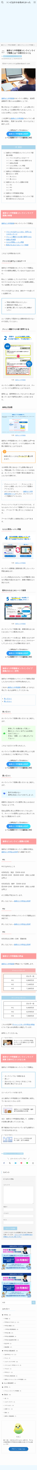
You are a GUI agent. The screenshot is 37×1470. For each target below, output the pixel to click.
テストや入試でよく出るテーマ (19, 158)
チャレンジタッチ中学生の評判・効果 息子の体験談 (23, 1139)
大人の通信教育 (10, 1383)
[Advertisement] (18, 24)
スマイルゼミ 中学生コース (12, 1365)
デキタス (7, 1368)
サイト (5, 1219)
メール (5, 1213)
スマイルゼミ (9, 1405)
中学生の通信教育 (11, 1351)
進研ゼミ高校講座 (10, 1416)
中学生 (7, 1315)
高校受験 (8, 1347)
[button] (4, 1163)
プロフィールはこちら (18, 1449)
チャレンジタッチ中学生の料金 (24, 1024)
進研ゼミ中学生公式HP (9, 852)
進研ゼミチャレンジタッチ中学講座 (12, 56)
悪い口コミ (13, 179)
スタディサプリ (9, 1402)
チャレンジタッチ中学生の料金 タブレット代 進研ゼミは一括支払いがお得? (24, 1042)
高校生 (7, 1394)
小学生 (7, 1387)
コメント (6, 1184)
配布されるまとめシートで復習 (19, 168)
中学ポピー (8, 1372)
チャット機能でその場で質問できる (21, 160)
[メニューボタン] (34, 2)
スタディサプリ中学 (11, 1361)
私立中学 (7, 1343)
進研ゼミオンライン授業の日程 (17, 182)
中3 (11, 190)
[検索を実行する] (34, 1302)
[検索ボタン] (2, 2)
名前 (5, 1206)
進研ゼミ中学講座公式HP (18, 134)
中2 (11, 187)
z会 (6, 1398)
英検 (6, 1412)
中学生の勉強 (9, 1325)
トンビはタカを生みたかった (18, 2)
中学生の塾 (8, 1333)
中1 (11, 185)
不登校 (7, 1318)
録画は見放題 (14, 163)
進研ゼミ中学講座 (7, 98)
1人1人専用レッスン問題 (17, 165)
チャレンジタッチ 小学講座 (12, 1391)
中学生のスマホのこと (11, 1322)
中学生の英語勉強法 (11, 1329)
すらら (7, 1358)
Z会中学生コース (10, 1354)
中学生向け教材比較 (10, 1376)
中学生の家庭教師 (10, 1336)
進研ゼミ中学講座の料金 (15, 193)
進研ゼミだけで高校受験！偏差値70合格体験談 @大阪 (23, 1110)
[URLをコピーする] (33, 1163)
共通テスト (8, 1409)
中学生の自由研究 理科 (11, 1340)
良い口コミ (13, 176)
